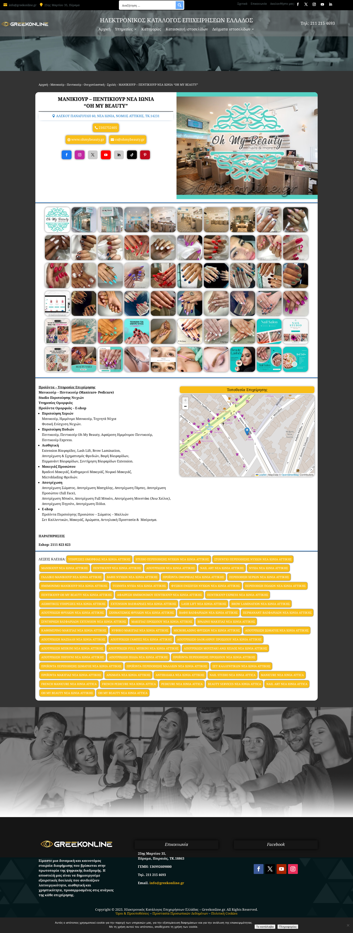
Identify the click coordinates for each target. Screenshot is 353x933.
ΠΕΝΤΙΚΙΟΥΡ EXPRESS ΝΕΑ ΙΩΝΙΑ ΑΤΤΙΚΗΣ (237, 595)
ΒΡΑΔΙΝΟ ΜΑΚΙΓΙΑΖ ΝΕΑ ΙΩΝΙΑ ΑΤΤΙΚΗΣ (226, 621)
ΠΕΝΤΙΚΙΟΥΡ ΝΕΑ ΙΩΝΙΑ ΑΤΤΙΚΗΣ (117, 568)
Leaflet (262, 474)
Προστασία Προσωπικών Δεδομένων (180, 913)
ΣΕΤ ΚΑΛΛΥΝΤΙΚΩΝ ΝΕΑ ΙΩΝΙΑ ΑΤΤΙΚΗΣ (241, 666)
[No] (348, 925)
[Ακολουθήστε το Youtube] (322, 4)
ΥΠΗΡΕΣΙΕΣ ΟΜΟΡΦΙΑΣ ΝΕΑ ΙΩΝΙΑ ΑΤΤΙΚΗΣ (99, 559)
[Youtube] (106, 154)
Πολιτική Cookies (224, 913)
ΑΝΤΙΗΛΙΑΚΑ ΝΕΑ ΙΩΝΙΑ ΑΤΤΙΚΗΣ (180, 675)
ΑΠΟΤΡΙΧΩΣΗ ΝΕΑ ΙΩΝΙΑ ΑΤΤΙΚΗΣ (170, 568)
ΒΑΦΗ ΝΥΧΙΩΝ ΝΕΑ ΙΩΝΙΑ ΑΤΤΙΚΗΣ (132, 577)
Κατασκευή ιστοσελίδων (187, 29)
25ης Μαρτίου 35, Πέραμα (62, 5)
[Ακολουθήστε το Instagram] (314, 4)
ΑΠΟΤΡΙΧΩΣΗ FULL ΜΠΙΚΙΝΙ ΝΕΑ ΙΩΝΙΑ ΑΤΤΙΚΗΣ (143, 648)
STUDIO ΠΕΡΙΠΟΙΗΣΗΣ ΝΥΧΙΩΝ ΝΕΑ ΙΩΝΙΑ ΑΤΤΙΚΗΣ (172, 559)
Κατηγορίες (151, 29)
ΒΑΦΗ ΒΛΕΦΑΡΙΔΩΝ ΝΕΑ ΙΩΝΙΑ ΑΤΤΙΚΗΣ (208, 613)
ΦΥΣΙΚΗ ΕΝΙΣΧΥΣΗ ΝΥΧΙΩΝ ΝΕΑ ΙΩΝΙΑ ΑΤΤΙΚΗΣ (205, 586)
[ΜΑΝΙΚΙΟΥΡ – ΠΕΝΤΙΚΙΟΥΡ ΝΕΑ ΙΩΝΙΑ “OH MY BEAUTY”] (57, 231)
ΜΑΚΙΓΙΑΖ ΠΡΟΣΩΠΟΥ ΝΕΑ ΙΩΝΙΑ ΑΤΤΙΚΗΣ (161, 621)
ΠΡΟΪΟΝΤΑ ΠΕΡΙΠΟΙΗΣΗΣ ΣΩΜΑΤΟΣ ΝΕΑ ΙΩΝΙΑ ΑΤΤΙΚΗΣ (81, 666)
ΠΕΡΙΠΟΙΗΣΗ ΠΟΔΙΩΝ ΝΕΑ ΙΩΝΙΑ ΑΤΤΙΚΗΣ (275, 586)
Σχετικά (242, 4)
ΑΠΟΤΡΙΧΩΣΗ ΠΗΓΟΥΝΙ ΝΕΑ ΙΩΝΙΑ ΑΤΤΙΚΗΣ (72, 657)
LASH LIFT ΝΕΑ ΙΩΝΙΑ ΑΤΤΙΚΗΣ (203, 604)
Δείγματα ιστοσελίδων (231, 29)
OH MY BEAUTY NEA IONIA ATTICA (122, 693)
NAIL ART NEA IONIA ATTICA (286, 684)
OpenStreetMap (290, 474)
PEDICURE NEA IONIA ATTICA (182, 684)
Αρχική (104, 29)
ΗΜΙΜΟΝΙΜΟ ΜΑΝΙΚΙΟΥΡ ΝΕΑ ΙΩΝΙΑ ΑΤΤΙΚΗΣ (74, 586)
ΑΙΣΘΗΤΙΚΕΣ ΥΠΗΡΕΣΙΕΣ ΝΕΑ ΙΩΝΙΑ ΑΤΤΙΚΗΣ (73, 604)
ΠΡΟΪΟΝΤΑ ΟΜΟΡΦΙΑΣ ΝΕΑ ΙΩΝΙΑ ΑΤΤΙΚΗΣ (193, 577)
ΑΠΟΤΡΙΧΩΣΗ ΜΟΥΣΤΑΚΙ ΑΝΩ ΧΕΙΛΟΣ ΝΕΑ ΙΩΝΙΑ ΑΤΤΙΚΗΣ (225, 648)
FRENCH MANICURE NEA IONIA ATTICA (69, 684)
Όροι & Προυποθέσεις (132, 913)
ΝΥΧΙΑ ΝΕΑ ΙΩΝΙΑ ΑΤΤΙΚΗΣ (268, 568)
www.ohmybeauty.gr (87, 139)
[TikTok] (132, 154)
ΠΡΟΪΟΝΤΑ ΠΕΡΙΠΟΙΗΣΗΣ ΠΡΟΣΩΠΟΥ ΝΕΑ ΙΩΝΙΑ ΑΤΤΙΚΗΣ (214, 657)
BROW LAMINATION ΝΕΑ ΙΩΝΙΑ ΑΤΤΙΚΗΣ (260, 604)
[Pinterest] (145, 154)
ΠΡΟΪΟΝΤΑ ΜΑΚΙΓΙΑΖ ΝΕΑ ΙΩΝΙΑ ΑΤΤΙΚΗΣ (71, 675)
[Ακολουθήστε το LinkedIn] (330, 4)
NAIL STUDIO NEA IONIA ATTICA (233, 675)
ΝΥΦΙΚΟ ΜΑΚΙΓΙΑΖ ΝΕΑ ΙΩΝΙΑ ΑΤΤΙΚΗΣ (140, 630)
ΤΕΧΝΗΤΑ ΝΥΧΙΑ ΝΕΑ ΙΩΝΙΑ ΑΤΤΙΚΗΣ (139, 586)
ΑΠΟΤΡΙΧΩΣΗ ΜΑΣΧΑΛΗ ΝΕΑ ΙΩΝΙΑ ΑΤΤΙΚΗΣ (73, 639)
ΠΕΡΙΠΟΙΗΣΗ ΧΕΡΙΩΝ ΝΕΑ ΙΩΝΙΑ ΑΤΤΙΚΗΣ (259, 577)
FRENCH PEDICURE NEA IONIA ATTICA (129, 684)
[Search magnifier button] (179, 5)
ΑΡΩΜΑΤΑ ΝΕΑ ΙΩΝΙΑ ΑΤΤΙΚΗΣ (128, 675)
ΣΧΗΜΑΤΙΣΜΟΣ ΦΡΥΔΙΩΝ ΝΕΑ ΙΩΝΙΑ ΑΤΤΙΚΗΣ (141, 613)
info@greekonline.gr (23, 5)
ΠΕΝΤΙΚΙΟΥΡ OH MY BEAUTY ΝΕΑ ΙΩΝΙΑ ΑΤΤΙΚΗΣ (76, 595)
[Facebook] (66, 154)
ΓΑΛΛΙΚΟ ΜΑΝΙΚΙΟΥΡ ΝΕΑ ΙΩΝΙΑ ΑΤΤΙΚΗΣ (71, 577)
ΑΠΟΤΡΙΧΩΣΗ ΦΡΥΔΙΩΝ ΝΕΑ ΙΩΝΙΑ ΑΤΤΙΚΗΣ (72, 613)
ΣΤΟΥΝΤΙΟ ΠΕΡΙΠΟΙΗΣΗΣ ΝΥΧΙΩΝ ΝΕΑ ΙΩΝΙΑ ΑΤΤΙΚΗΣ (253, 559)
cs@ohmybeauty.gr (130, 139)
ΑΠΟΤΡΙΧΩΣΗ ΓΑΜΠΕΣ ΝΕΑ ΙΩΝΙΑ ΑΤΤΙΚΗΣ (141, 639)
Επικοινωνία (259, 4)
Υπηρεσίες (124, 29)
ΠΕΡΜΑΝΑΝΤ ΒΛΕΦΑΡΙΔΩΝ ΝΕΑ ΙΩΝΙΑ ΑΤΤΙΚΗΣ (277, 613)
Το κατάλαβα (265, 926)
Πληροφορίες (288, 926)
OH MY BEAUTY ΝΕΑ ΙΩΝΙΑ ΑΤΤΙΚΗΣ (67, 693)
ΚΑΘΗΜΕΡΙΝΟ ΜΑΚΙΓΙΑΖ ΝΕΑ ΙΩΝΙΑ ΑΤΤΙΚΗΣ (73, 630)
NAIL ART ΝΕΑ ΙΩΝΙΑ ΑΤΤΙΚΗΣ (222, 568)
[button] (247, 431)
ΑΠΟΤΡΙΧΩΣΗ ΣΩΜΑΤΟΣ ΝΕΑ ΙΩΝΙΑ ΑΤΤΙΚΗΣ (276, 630)
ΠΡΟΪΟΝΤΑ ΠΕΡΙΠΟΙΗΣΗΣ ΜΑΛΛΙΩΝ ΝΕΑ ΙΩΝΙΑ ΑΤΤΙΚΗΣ (167, 666)
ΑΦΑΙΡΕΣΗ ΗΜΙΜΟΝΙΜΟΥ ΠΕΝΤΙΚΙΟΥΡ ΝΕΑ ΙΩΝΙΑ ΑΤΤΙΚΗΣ (159, 595)
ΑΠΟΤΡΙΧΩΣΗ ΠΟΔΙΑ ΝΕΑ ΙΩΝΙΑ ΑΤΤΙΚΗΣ (138, 657)
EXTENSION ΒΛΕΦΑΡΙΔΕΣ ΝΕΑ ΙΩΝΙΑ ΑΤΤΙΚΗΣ (143, 604)
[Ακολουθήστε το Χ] (306, 4)
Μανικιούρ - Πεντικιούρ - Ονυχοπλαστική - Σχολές (83, 84)
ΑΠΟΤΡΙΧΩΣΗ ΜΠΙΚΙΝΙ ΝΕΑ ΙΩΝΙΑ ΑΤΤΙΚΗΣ (72, 648)
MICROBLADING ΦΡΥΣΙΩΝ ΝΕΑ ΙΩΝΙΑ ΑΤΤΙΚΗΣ (207, 630)
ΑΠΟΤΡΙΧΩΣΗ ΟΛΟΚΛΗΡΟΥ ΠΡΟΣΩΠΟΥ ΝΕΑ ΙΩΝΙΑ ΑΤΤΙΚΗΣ (219, 639)
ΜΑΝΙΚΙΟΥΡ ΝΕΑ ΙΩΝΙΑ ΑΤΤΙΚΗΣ (64, 568)
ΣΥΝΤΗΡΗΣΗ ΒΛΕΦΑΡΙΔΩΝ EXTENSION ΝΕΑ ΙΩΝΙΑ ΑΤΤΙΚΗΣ (83, 621)
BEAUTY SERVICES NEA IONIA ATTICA (234, 684)
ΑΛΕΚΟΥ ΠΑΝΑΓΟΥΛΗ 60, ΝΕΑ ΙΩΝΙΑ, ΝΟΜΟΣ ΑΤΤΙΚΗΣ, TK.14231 (108, 116)
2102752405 (108, 127)
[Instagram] (80, 154)
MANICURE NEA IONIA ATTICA (282, 675)
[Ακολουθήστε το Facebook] (298, 4)
